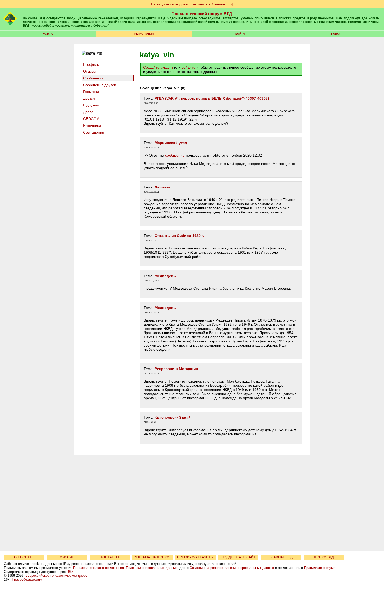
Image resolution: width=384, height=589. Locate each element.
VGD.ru (48, 33)
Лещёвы (162, 187)
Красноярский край (173, 417)
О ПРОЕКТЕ (24, 557)
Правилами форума (319, 568)
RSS (70, 572)
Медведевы (166, 276)
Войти (240, 33)
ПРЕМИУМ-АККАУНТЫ (195, 557)
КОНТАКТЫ (109, 557)
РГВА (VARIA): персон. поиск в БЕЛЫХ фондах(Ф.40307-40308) (212, 98)
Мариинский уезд (171, 143)
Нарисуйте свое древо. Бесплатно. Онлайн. (188, 4)
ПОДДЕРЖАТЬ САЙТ (238, 557)
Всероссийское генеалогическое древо (56, 576)
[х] (231, 4)
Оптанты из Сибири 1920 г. (179, 236)
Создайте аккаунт (158, 67)
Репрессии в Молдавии (176, 369)
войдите (188, 67)
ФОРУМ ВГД (324, 557)
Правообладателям (27, 579)
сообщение (175, 155)
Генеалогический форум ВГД (201, 13)
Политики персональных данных (151, 568)
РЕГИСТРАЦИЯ (144, 33)
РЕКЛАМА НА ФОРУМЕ (152, 557)
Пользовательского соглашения (98, 568)
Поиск (335, 33)
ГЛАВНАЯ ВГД (281, 557)
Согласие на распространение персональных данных (232, 568)
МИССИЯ (67, 557)
